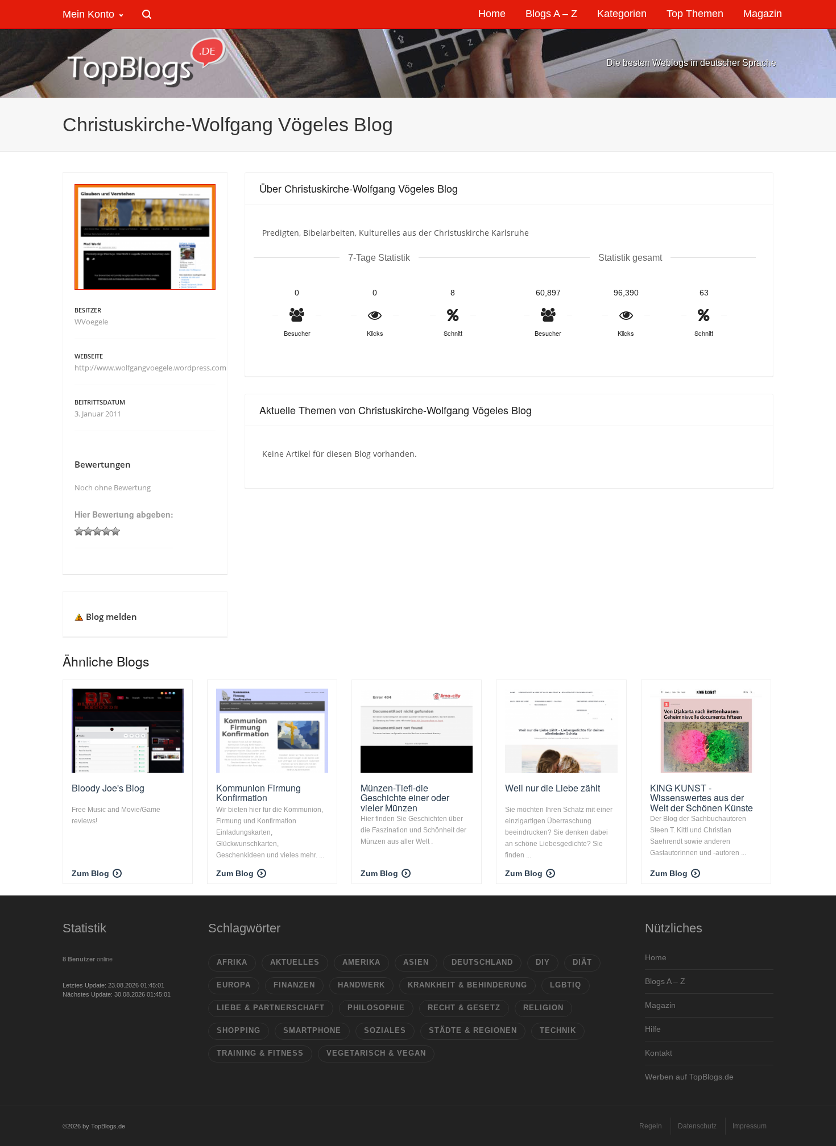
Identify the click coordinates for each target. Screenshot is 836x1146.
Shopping (238, 1030)
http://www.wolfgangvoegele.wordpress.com (150, 367)
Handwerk (361, 985)
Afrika (232, 962)
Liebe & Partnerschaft (271, 1007)
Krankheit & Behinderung (467, 985)
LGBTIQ (565, 985)
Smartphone (312, 1030)
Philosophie (376, 1007)
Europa (234, 985)
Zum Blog (90, 873)
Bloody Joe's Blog (108, 787)
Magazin (660, 1005)
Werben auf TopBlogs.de (689, 1076)
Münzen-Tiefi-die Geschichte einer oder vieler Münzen (405, 797)
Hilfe (653, 1029)
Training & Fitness (260, 1053)
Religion (543, 1007)
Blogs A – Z (665, 981)
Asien (416, 962)
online (88, 959)
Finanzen (294, 985)
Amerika (361, 962)
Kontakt (658, 1052)
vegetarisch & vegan (376, 1053)
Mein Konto (88, 14)
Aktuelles (295, 962)
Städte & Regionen (473, 1030)
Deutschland (482, 962)
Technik (558, 1030)
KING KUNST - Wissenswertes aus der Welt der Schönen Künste (701, 797)
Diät (582, 962)
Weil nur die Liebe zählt (552, 787)
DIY (543, 962)
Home (656, 957)
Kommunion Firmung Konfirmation (258, 793)
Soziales (385, 1030)
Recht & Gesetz (464, 1007)
